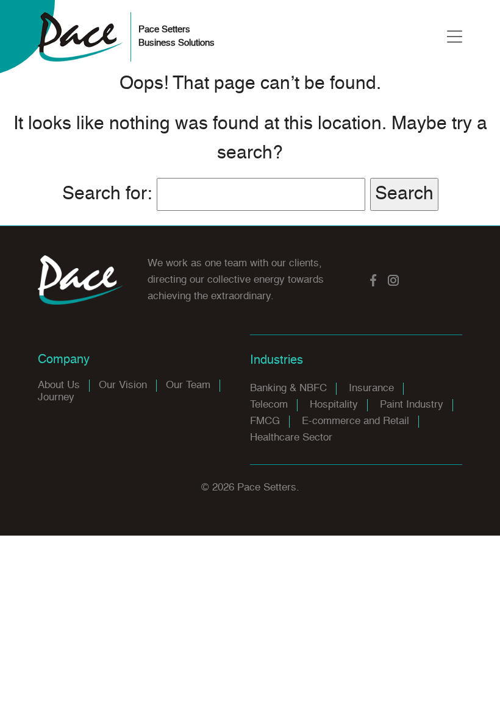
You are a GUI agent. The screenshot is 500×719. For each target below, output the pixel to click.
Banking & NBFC (288, 388)
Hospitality (334, 405)
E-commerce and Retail (355, 421)
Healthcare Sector (291, 438)
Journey (56, 397)
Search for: (107, 194)
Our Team (188, 385)
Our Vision (123, 385)
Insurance (371, 388)
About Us (59, 385)
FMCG (265, 421)
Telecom (269, 405)
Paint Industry (411, 405)
